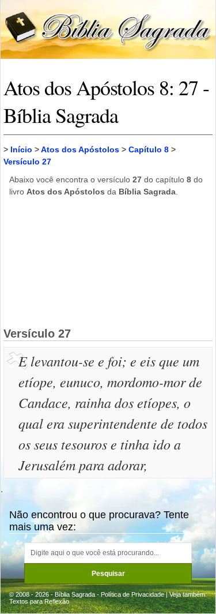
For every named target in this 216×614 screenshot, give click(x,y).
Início (21, 149)
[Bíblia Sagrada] (108, 28)
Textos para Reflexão (39, 601)
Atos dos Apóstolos (80, 149)
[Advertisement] (108, 261)
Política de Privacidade (132, 594)
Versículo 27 (27, 161)
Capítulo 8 (148, 149)
